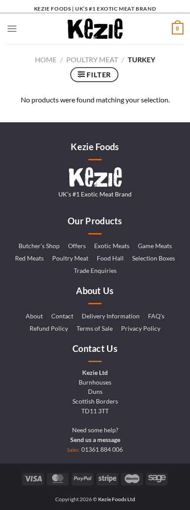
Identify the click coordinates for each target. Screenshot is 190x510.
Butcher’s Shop (39, 245)
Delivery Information (111, 316)
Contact (62, 316)
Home (46, 59)
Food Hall (110, 258)
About (34, 316)
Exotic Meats (111, 245)
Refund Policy (49, 328)
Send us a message (95, 439)
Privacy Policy (140, 328)
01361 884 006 (102, 449)
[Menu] (12, 28)
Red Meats (29, 258)
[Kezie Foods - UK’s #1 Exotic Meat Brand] (95, 29)
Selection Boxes (153, 258)
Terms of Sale (94, 328)
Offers (77, 245)
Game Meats (155, 245)
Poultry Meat (92, 59)
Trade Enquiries (95, 270)
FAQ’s (156, 316)
